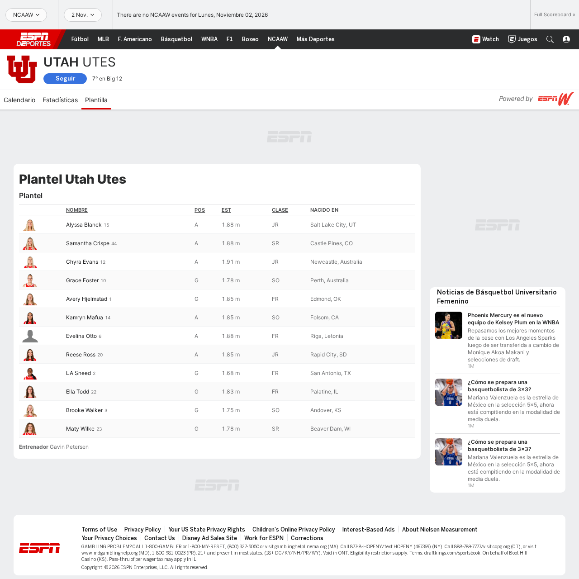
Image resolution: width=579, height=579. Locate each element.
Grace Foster (82, 280)
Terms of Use (99, 530)
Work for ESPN (264, 538)
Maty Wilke (80, 428)
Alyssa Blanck (84, 224)
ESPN (33, 39)
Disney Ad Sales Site (209, 538)
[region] (217, 321)
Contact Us (159, 538)
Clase (280, 210)
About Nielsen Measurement (440, 530)
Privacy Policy (142, 530)
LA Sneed (78, 373)
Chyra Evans (82, 261)
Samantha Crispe (87, 243)
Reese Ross (80, 354)
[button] (550, 39)
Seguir (65, 78)
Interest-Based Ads (368, 530)
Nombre (77, 210)
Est (226, 210)
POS (200, 210)
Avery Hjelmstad (86, 298)
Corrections (307, 538)
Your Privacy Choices (109, 538)
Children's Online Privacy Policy (293, 530)
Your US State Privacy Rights (206, 530)
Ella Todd (77, 391)
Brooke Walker (84, 410)
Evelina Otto (81, 335)
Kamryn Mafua (84, 317)
